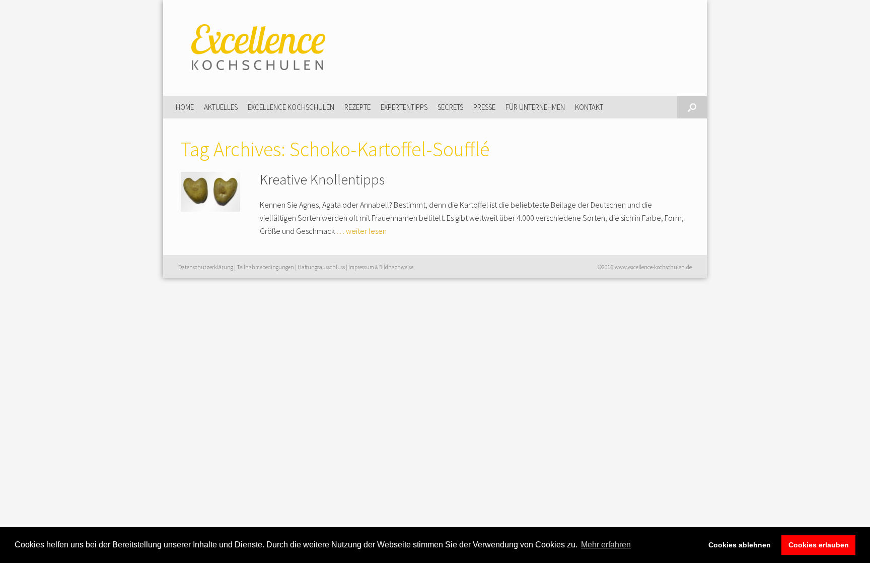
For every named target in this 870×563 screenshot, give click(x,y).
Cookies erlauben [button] (818, 545)
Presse (484, 107)
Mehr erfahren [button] (606, 544)
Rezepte (357, 107)
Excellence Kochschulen (291, 107)
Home (185, 107)
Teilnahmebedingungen (265, 267)
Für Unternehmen (535, 107)
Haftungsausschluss (321, 267)
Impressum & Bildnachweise (380, 267)
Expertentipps (404, 107)
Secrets (450, 107)
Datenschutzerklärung (205, 267)
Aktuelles (221, 107)
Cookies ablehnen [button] (739, 545)
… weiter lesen (361, 231)
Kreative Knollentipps (322, 179)
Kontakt (589, 107)
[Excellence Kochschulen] (256, 48)
